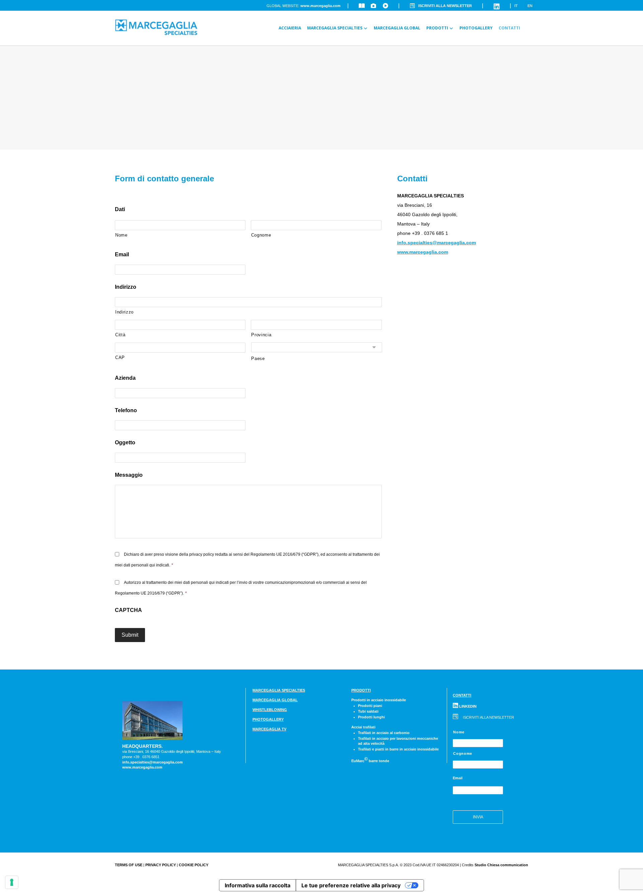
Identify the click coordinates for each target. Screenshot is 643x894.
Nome (121, 235)
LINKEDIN (467, 706)
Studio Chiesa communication (501, 865)
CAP (120, 357)
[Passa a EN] (526, 24)
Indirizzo (125, 287)
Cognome (261, 235)
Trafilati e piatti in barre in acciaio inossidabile (398, 749)
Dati (120, 209)
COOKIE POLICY (193, 865)
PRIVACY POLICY (160, 865)
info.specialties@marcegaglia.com (436, 242)
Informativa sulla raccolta (257, 885)
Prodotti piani (370, 706)
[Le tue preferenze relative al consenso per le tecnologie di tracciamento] (11, 882)
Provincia (261, 334)
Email (122, 254)
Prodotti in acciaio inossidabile (378, 700)
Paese (258, 358)
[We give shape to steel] (168, 27)
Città (120, 334)
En (529, 6)
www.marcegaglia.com (320, 6)
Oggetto (125, 442)
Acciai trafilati (363, 727)
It (516, 6)
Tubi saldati (368, 711)
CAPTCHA (128, 610)
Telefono (126, 410)
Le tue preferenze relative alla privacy (351, 885)
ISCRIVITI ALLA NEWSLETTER (445, 6)
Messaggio (129, 475)
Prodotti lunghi (371, 717)
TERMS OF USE (128, 865)
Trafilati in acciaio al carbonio (384, 733)
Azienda (125, 378)
